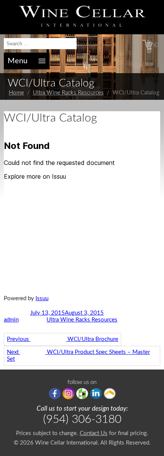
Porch (110, 393)
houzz (82, 393)
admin (11, 320)
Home (16, 93)
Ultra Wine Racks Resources (68, 93)
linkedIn (96, 393)
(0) (157, 45)
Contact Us (94, 433)
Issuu (41, 298)
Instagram (68, 393)
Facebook (55, 393)
